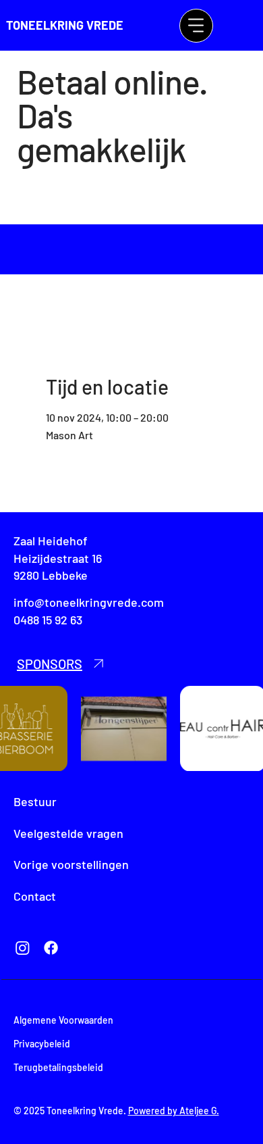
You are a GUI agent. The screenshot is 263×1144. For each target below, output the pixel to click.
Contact (34, 896)
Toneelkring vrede (64, 25)
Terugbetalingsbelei (55, 1067)
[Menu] (196, 26)
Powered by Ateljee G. (173, 1110)
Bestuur (35, 801)
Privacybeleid (41, 1043)
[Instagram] (22, 948)
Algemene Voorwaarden (63, 1020)
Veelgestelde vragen (68, 833)
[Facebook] (51, 948)
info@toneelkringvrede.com (88, 602)
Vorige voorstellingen (71, 864)
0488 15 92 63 (47, 619)
